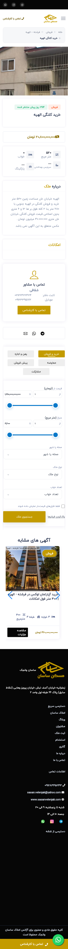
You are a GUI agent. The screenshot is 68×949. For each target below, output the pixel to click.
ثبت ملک (60, 733)
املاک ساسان (57, 712)
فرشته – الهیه (33, 32)
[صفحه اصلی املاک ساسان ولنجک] (44, 18)
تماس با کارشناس (12, 19)
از (60, 394)
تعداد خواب (56, 487)
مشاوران (60, 726)
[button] (10, 595)
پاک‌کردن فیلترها (56, 517)
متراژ (53, 418)
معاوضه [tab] (51, 362)
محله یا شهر (55, 447)
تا (30, 394)
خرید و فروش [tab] (51, 354)
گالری (62, 746)
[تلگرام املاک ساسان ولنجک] (22, 4)
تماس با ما (59, 760)
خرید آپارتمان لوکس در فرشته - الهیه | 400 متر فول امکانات (33, 596)
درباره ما (60, 753)
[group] (34, 71)
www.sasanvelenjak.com (46, 799)
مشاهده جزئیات (21, 632)
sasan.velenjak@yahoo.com (44, 792)
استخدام (60, 739)
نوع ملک (57, 467)
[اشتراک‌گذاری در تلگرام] (42, 333)
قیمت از (53, 388)
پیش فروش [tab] (21, 362)
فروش (49, 32)
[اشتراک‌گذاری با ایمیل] (25, 333)
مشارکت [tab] (36, 371)
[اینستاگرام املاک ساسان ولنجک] (13, 4)
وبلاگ (62, 719)
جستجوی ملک (24, 516)
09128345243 (53, 785)
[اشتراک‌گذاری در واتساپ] (34, 333)
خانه (60, 32)
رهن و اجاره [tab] (21, 354)
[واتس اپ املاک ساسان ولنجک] (5, 4)
